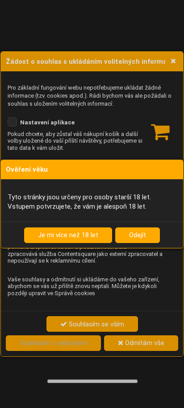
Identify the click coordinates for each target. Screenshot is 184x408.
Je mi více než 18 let (68, 235)
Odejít (137, 235)
